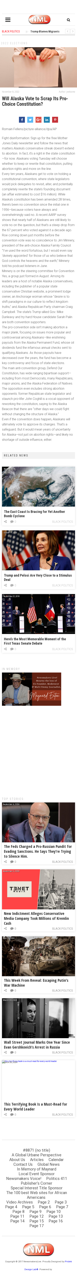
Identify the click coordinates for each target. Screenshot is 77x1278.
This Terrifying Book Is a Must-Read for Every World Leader (35, 1106)
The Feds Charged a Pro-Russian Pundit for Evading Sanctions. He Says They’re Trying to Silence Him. (38, 851)
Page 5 (28, 1206)
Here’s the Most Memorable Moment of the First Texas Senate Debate (35, 641)
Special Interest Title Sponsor (37, 1188)
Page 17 (36, 1225)
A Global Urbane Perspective (36, 1155)
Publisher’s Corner (36, 1183)
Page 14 (17, 1221)
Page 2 (44, 1202)
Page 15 (36, 1221)
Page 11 (17, 1216)
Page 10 (53, 1211)
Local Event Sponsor (37, 1173)
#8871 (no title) (36, 1150)
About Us (17, 1159)
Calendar (56, 1159)
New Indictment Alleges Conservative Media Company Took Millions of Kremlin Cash (36, 918)
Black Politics (62, 521)
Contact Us (23, 1164)
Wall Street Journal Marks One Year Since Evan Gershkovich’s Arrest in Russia (37, 1045)
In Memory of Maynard (36, 1169)
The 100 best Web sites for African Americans (36, 1195)
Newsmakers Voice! (23, 1178)
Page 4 (11, 1206)
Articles (37, 1159)
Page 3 (61, 1202)
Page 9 (35, 1211)
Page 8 (18, 1211)
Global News (49, 1164)
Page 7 (62, 1206)
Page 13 (56, 1216)
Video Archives (19, 1202)
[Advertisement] (38, 749)
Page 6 (45, 1206)
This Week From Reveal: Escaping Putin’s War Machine (36, 983)
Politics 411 (56, 1178)
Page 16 (56, 1221)
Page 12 (36, 1216)
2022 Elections (14, 43)
